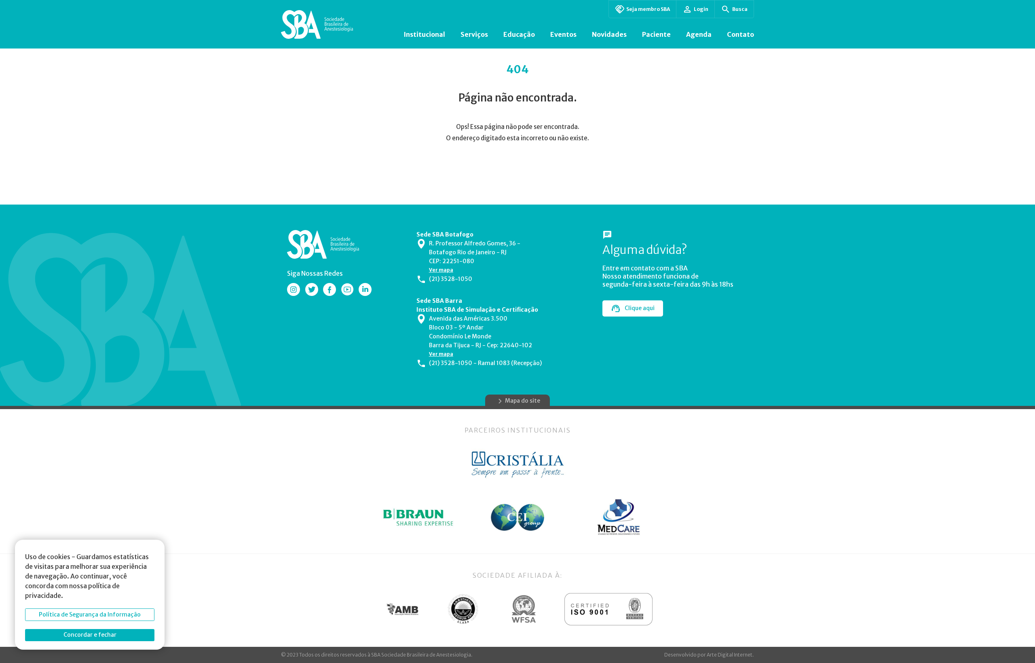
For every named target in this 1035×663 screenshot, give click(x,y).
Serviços (474, 34)
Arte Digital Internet (729, 655)
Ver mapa (441, 270)
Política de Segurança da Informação (90, 614)
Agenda (699, 34)
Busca (740, 9)
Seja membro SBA (648, 9)
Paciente (656, 34)
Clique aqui (640, 308)
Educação (519, 34)
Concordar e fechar (89, 634)
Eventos (563, 34)
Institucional (424, 34)
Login (701, 9)
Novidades (609, 34)
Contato (740, 34)
